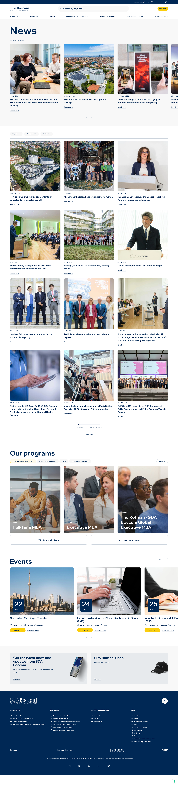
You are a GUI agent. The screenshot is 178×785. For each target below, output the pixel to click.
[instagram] (109, 766)
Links (133, 710)
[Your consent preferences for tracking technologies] (174, 781)
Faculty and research (107, 16)
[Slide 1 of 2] (86, 117)
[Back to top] (165, 701)
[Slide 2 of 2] (91, 117)
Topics (52, 16)
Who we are (15, 16)
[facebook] (69, 766)
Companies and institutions (76, 16)
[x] (79, 766)
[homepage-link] (19, 9)
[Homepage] (23, 701)
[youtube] (99, 766)
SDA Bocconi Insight (135, 16)
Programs (34, 16)
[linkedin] (89, 766)
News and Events (161, 16)
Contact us (162, 8)
